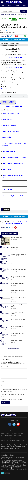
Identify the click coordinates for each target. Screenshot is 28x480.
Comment (4, 367)
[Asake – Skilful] (5, 249)
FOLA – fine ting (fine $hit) (10, 131)
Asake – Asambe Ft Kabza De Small (13, 163)
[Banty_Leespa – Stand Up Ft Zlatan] (5, 300)
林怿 (13, 460)
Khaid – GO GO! (7, 119)
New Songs (13, 433)
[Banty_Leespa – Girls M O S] (5, 293)
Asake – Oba (6, 184)
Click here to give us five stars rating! (17, 222)
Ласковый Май (6, 468)
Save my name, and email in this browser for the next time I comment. (14, 390)
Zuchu (8, 463)
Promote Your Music (5, 438)
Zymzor (13, 461)
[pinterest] (16, 36)
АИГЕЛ (3, 460)
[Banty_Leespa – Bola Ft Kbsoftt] (5, 343)
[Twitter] (11, 36)
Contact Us (9, 430)
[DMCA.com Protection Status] (14, 473)
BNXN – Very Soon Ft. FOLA (10, 113)
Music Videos (20, 433)
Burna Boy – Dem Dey (16, 262)
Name (3, 381)
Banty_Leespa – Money (17, 326)
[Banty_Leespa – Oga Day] (5, 336)
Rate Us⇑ (3, 440)
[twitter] (14, 424)
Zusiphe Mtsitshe (15, 466)
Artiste (17, 5)
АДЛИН (8, 460)
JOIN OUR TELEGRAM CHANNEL (14, 40)
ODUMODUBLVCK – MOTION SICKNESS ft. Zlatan (18, 255)
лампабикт (11, 465)
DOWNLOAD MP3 (8, 102)
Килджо (14, 464)
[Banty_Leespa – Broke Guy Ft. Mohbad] (5, 278)
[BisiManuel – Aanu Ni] (5, 241)
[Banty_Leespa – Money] (5, 329)
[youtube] (18, 424)
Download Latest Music (10, 14)
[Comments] (25, 36)
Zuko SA (19, 469)
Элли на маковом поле (15, 459)
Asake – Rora (6, 202)
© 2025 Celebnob (11, 440)
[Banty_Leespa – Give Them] (5, 321)
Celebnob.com (6, 89)
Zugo (18, 461)
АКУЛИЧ (12, 469)
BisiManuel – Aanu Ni (9, 125)
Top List (18, 438)
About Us (3, 430)
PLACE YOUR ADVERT (18, 19)
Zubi (15, 457)
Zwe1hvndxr (5, 469)
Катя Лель (21, 457)
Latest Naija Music (5, 433)
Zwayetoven (16, 468)
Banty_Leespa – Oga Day (17, 333)
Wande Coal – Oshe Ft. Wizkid (19, 269)
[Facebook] (8, 36)
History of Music (8, 435)
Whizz (4, 31)
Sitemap (23, 438)
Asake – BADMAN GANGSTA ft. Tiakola (14, 157)
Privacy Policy (16, 430)
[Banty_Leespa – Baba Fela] (5, 286)
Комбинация (6, 464)
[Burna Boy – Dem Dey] (5, 264)
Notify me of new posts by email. (12, 399)
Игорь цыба (22, 464)
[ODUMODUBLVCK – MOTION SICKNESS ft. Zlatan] (5, 257)
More (24, 5)
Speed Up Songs (17, 435)
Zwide (25, 469)
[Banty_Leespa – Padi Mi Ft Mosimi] (5, 307)
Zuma (11, 457)
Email (2, 386)
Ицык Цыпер (22, 463)
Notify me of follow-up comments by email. (12, 395)
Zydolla (4, 465)
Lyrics (2, 435)
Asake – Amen (6, 169)
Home (3, 5)
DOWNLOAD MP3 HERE (14, 58)
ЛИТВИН (14, 463)
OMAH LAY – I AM (7, 190)
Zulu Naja (4, 459)
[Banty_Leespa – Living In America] (5, 314)
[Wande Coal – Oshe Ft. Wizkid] (5, 271)
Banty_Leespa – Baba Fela (17, 283)
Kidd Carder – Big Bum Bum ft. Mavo (13, 196)
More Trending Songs (13, 348)
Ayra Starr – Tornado (8, 151)
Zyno (8, 461)
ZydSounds (4, 457)
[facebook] (9, 424)
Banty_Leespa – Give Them (18, 319)
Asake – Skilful (6, 137)
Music (9, 5)
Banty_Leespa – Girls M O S (18, 290)
